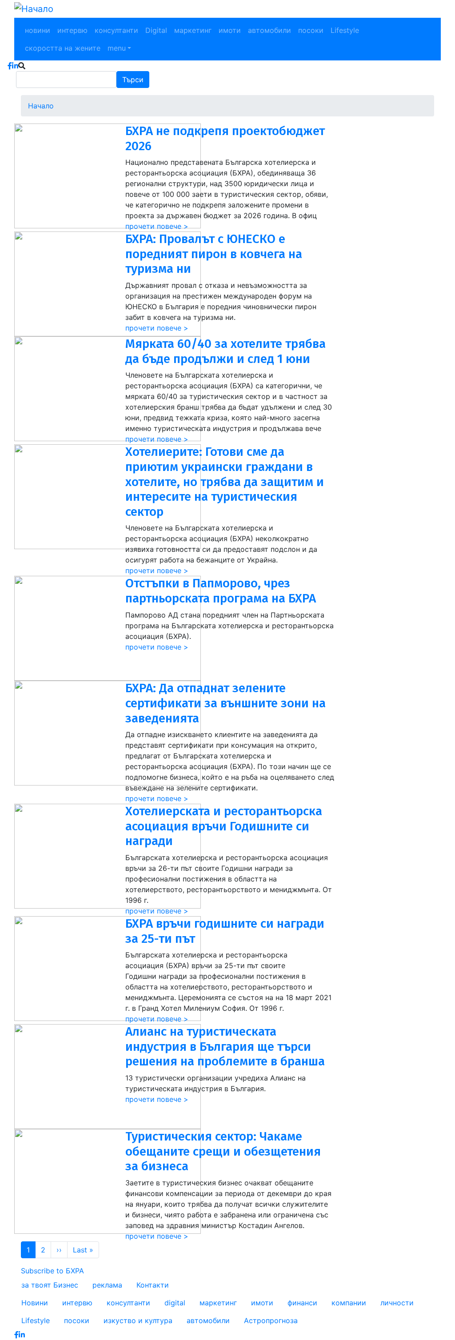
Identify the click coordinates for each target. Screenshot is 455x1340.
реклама (107, 1284)
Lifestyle (345, 30)
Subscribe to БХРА (52, 1270)
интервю (72, 30)
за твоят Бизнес (49, 1284)
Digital (156, 30)
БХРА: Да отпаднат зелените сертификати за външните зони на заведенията (225, 703)
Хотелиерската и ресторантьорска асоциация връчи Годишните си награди (223, 826)
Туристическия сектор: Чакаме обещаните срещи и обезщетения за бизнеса (223, 1151)
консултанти (116, 30)
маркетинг (193, 30)
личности (397, 1302)
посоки (310, 30)
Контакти (152, 1284)
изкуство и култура (138, 1320)
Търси (133, 79)
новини (37, 30)
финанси (302, 1302)
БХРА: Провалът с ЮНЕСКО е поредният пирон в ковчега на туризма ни (213, 253)
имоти (230, 30)
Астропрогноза (271, 1320)
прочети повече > (156, 226)
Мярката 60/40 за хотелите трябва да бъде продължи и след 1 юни (225, 351)
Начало (41, 105)
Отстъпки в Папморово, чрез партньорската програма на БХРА (220, 591)
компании (348, 1302)
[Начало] (33, 9)
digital (174, 1302)
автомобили (269, 30)
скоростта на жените (62, 48)
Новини (34, 1302)
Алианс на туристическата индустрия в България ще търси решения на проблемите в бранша (225, 1046)
